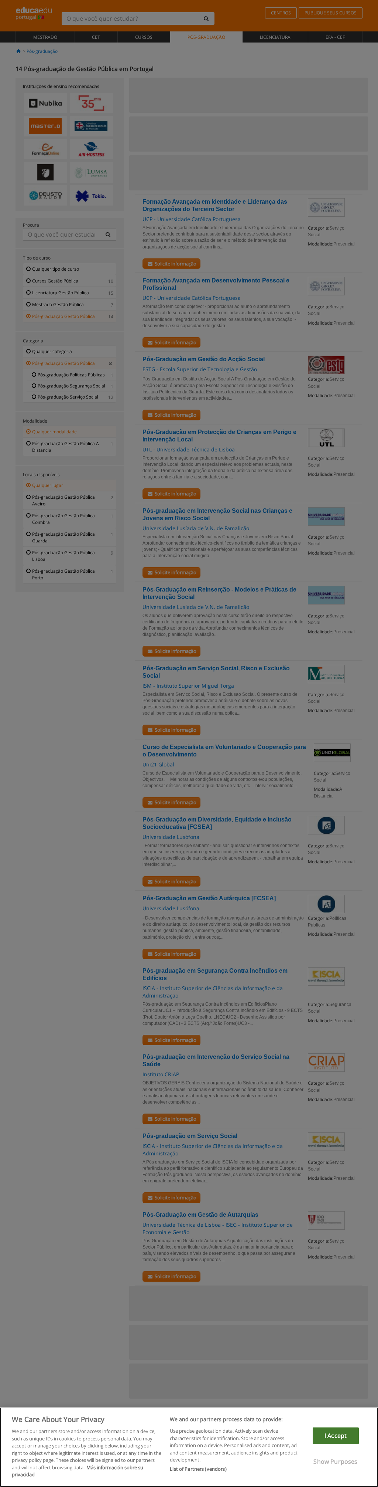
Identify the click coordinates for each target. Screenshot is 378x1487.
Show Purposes (335, 1461)
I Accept (335, 1436)
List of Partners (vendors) (198, 1469)
